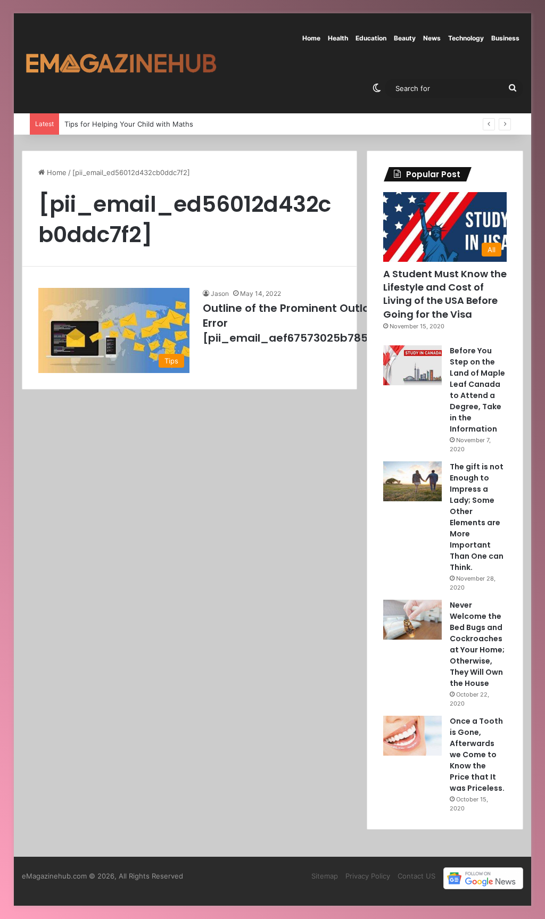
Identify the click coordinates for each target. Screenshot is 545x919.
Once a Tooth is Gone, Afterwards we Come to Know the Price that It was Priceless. (477, 754)
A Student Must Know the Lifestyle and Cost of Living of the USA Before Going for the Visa (445, 294)
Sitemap (324, 876)
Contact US (416, 876)
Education (371, 38)
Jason (220, 293)
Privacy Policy (367, 876)
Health (338, 38)
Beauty (405, 38)
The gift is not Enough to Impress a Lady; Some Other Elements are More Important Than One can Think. (476, 517)
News (432, 38)
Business (505, 38)
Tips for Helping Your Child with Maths (128, 124)
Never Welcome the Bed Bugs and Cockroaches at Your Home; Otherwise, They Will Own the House (477, 644)
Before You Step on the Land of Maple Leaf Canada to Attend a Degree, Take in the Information (477, 389)
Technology (466, 38)
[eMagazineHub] (121, 63)
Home (311, 38)
